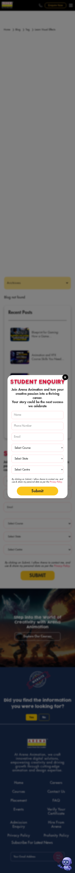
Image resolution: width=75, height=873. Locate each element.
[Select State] (37, 459)
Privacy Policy (56, 482)
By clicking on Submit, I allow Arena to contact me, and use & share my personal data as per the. (37, 480)
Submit (37, 491)
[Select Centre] (37, 470)
